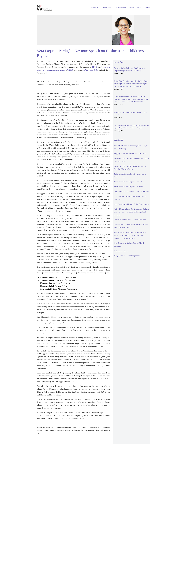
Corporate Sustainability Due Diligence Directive (131, 191)
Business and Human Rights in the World (128, 187)
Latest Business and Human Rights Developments (131, 204)
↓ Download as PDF (45, 439)
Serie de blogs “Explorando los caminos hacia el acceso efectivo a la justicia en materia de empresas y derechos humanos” (131, 235)
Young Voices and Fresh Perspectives (127, 256)
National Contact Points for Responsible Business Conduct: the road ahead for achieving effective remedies (131, 212)
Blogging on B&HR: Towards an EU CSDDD (130, 153)
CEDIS (70, 70)
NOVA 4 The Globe (90, 70)
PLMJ (94, 67)
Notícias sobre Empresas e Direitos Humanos (130, 220)
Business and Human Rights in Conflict (128, 182)
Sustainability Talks (121, 251)
